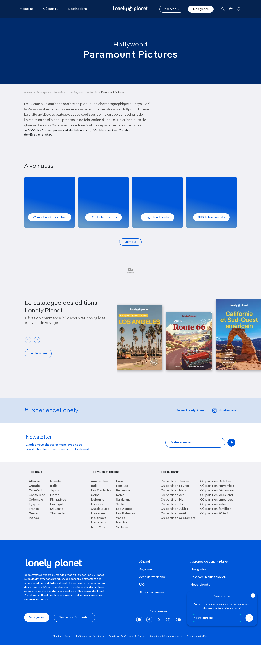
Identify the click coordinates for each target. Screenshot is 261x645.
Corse (95, 495)
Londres (97, 504)
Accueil (28, 92)
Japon (54, 490)
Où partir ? (146, 561)
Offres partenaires (151, 592)
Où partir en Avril (173, 495)
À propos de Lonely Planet (209, 561)
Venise (121, 518)
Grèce (33, 513)
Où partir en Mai (172, 499)
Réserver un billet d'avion (208, 577)
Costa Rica (37, 495)
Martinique (98, 518)
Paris (119, 481)
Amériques (42, 92)
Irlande (34, 518)
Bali (94, 486)
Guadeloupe (100, 508)
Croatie (34, 486)
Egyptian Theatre (157, 217)
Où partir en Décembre (217, 490)
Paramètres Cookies (197, 636)
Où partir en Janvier (175, 481)
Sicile (120, 504)
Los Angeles (76, 92)
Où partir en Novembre (217, 486)
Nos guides (201, 9)
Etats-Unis (59, 92)
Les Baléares (125, 513)
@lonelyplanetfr (227, 410)
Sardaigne (123, 499)
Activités (92, 92)
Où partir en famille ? (215, 508)
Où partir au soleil (213, 504)
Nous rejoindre (200, 584)
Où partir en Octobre (215, 481)
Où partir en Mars (173, 490)
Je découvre (38, 353)
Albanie (34, 481)
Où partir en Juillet (174, 508)
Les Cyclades (101, 490)
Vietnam (122, 527)
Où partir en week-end (216, 495)
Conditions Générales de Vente (166, 636)
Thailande (57, 513)
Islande (55, 481)
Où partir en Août (173, 513)
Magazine (145, 569)
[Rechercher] (223, 9)
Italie (54, 486)
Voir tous (130, 241)
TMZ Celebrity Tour (103, 217)
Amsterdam (99, 481)
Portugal (56, 504)
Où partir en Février (175, 486)
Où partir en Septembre (178, 518)
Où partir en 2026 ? (214, 513)
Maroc (55, 495)
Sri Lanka (56, 508)
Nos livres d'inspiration (74, 617)
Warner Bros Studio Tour (49, 217)
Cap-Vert (35, 490)
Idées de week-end (152, 577)
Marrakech (98, 522)
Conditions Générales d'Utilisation (127, 636)
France (34, 508)
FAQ (142, 584)
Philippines (58, 499)
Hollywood (130, 45)
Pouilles (122, 486)
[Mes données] (238, 9)
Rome (120, 495)
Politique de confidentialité (90, 636)
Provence (123, 490)
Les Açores (124, 508)
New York (98, 527)
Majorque (98, 513)
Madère (121, 522)
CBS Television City (211, 217)
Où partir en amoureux (216, 499)
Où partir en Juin (173, 504)
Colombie (36, 499)
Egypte (34, 504)
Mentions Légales (62, 636)
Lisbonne (97, 499)
